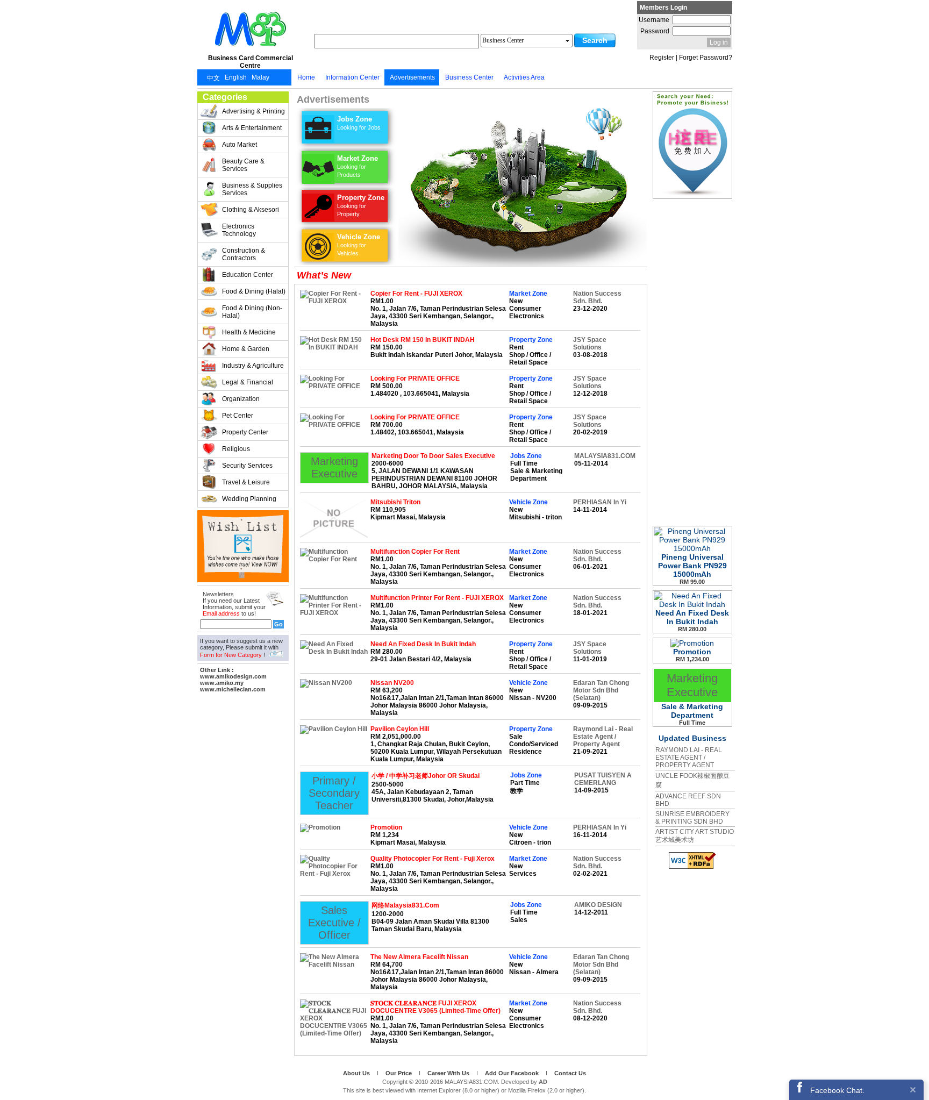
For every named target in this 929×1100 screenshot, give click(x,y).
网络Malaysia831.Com (405, 905)
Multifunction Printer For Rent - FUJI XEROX (437, 598)
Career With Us (449, 1073)
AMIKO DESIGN (598, 905)
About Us (357, 1073)
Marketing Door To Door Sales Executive (433, 456)
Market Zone (357, 166)
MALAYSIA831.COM (604, 456)
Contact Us (570, 1073)
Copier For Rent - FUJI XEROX (416, 293)
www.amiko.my (222, 683)
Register (661, 57)
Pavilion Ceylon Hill (399, 729)
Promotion (386, 827)
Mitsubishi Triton (395, 502)
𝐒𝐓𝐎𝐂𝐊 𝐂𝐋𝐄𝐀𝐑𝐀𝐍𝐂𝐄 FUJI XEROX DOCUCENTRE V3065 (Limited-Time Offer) (435, 1007)
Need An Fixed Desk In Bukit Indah (423, 644)
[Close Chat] (913, 1089)
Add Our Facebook (512, 1073)
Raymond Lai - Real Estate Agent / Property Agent (603, 736)
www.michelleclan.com (233, 689)
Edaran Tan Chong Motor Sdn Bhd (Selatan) (601, 690)
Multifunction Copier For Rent (415, 551)
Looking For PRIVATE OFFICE (415, 378)
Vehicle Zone (358, 244)
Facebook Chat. (837, 1090)
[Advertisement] (243, 856)
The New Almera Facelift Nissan (419, 957)
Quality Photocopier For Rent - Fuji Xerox (432, 858)
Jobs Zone (359, 123)
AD (543, 1081)
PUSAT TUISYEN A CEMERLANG (603, 779)
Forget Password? (705, 57)
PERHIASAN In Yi (599, 502)
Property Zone (360, 205)
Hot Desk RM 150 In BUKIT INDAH (422, 340)
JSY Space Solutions (589, 343)
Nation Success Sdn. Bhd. (597, 297)
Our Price (399, 1073)
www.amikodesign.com (233, 676)
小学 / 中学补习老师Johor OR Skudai (425, 776)
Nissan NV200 (392, 683)
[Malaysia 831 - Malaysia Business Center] (250, 50)
